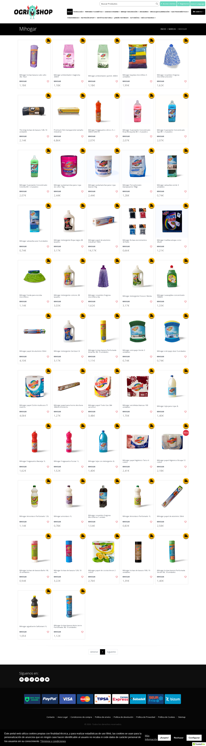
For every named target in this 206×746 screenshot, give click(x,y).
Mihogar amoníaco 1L (63, 516)
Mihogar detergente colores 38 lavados (67, 296)
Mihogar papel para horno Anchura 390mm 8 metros (68, 406)
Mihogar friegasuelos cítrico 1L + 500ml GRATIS (101, 131)
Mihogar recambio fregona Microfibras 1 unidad (99, 516)
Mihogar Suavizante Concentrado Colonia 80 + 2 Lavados (33, 186)
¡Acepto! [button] (164, 737)
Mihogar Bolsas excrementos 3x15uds (135, 241)
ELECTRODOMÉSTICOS (179, 12)
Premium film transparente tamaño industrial (68, 131)
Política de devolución (123, 717)
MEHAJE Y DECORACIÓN (129, 12)
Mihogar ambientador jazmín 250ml (103, 76)
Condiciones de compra (81, 717)
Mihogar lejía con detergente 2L (101, 461)
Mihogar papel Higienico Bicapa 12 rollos (171, 461)
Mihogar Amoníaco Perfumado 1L (137, 516)
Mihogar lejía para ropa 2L (167, 406)
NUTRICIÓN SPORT (88, 18)
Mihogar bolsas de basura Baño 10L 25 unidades (34, 571)
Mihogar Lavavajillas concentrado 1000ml (171, 296)
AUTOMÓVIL (134, 18)
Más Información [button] (151, 738)
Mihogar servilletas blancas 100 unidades (135, 406)
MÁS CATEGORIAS (147, 18)
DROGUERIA (144, 12)
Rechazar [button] (178, 737)
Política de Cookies (166, 717)
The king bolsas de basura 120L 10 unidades (33, 131)
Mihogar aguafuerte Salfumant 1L (33, 626)
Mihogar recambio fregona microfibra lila (99, 296)
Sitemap (181, 717)
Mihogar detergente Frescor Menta (137, 296)
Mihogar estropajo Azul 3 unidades (171, 351)
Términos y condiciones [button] (53, 741)
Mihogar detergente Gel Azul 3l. (67, 351)
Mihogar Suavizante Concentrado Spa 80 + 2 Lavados (171, 131)
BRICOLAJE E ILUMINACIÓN (159, 12)
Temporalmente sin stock (103, 477)
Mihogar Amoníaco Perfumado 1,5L (34, 516)
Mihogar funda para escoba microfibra (30, 296)
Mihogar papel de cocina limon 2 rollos (101, 571)
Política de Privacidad (145, 717)
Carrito (198, 12)
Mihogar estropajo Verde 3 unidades (134, 351)
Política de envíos (103, 717)
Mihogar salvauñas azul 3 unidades (33, 241)
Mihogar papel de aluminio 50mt (32, 351)
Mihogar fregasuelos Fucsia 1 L (66, 461)
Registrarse (184, 4)
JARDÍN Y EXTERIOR (121, 18)
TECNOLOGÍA (78, 12)
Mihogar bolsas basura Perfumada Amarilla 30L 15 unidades (102, 351)
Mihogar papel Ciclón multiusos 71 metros (33, 406)
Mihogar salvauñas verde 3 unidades (168, 186)
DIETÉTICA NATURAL (104, 18)
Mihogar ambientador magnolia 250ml (67, 76)
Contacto (51, 717)
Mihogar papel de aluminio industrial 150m (99, 241)
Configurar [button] (194, 737)
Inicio (69, 12)
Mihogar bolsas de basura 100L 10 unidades (136, 571)
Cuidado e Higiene (112, 12)
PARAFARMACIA (73, 18)
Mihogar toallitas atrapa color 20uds (169, 241)
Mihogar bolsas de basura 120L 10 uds (67, 571)
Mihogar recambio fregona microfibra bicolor (168, 76)
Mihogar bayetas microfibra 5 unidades (135, 76)
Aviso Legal (63, 717)
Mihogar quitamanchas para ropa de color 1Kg (67, 186)
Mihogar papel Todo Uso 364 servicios (100, 406)
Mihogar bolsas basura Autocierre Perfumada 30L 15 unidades (68, 626)
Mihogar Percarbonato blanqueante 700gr (132, 186)
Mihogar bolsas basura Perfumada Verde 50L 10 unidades (171, 571)
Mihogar (23, 81)
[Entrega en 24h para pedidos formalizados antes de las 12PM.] (48, 41)
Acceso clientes (169, 4)
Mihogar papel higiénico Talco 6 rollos (136, 461)
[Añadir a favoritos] (47, 81)
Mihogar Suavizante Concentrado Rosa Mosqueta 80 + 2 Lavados (136, 131)
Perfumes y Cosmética (94, 12)
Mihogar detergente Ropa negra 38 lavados (68, 241)
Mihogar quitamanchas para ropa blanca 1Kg (102, 186)
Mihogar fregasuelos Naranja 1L (32, 461)
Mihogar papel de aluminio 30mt (170, 516)
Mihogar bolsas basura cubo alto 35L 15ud (32, 76)
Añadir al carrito (35, 91)
